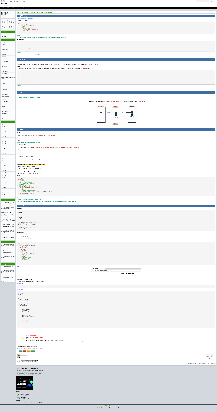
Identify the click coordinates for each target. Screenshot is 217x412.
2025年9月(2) (4, 148)
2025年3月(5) (4, 163)
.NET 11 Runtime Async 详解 (22, 395)
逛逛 (34, 368)
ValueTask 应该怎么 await (21, 397)
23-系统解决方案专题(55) (6, 108)
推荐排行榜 (4, 264)
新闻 (14, 1)
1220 (5, 14)
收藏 (212, 363)
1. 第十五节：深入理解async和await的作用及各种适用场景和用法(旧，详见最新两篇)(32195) (7, 203)
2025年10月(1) (4, 146)
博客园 (2, 8)
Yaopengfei (22, 354)
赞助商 (23, 1)
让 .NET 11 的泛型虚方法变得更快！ (23, 394)
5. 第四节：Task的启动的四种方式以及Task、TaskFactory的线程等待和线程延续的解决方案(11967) (8, 220)
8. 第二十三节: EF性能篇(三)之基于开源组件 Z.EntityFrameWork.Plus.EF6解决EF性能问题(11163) (7, 231)
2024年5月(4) (4, 187)
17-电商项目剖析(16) (5, 94)
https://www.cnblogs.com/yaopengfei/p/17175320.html (29, 97)
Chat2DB (27, 1)
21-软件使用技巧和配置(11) (6, 103)
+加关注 (18, 357)
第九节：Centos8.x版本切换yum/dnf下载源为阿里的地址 (29, 360)
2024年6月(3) (4, 184)
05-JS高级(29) (4, 56)
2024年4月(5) (4, 189)
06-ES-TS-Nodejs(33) (5, 59)
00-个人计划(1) (4, 44)
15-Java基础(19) (4, 89)
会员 (8, 1)
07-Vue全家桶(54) (4, 66)
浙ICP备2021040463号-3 (115, 407)
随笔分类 (3, 39)
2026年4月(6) (4, 131)
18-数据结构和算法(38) (5, 96)
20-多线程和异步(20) (5, 101)
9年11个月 (6, 13)
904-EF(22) (3, 116)
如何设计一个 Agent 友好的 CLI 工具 (23, 398)
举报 (214, 363)
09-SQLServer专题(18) (5, 71)
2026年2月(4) (4, 136)
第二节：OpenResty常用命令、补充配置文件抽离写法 (29, 361)
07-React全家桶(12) (5, 61)
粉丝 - (22, 355)
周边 (11, 1)
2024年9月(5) (4, 177)
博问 (17, 1)
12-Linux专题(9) (4, 80)
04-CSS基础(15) (4, 54)
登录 (30, 368)
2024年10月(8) (4, 175)
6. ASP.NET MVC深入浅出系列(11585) (8, 224)
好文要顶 (20, 350)
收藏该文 (28, 350)
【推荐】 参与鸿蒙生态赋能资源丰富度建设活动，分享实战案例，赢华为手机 (29, 372)
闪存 (20, 1)
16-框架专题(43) (4, 91)
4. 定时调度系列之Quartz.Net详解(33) (7, 277)
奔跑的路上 (4, 3)
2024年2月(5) (4, 194)
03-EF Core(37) (4, 51)
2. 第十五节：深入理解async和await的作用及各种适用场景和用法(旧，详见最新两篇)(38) (7, 271)
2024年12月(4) (4, 170)
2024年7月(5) (4, 182)
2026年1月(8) (4, 138)
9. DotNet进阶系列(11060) (6, 235)
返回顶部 (214, 366)
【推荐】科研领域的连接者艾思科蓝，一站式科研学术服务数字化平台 (28, 374)
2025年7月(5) (4, 153)
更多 (2, 118)
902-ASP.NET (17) (5, 113)
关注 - (25, 355)
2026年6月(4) (4, 126)
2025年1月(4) (4, 167)
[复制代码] (18, 211)
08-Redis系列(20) (4, 68)
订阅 (23, 8)
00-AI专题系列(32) (5, 42)
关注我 (25, 350)
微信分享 (33, 350)
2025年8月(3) (4, 150)
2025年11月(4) (4, 143)
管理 (28, 8)
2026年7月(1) (4, 124)
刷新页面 (210, 366)
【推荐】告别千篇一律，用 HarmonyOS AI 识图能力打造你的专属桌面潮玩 (29, 373)
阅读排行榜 (4, 200)
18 (4, 15)
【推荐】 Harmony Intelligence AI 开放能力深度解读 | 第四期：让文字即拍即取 (30, 370)
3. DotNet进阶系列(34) (5, 275)
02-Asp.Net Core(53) (5, 49)
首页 (8, 8)
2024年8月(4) (4, 180)
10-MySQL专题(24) (5, 73)
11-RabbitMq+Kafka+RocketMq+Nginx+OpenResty (28, 346)
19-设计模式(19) (4, 99)
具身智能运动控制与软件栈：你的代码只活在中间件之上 (26, 393)
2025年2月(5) (4, 165)
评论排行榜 (4, 242)
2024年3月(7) (4, 192)
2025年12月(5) (4, 141)
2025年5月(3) (4, 158)
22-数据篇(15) (4, 106)
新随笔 (13, 8)
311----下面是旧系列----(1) (6, 111)
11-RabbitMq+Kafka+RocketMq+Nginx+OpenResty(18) (8, 77)
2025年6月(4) (4, 155)
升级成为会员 (210, 358)
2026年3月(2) (4, 133)
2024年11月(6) (4, 172)
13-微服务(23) (4, 83)
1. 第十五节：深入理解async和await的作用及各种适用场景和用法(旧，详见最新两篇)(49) (7, 245)
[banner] (3, 1)
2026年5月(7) (4, 129)
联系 (19, 8)
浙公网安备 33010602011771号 (104, 407)
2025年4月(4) (4, 160)
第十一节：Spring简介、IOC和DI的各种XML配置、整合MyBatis (32, 402)
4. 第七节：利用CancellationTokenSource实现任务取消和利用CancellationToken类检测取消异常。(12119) (8, 215)
